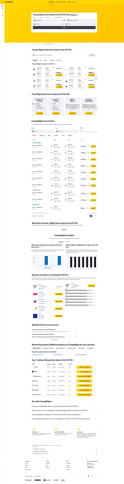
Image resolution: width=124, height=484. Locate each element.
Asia (35, 43)
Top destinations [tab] (90, 348)
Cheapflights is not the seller (39, 449)
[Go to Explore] (2, 11)
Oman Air (40, 284)
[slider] (97, 132)
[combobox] (35, 17)
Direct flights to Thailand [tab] (48, 348)
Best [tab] (40, 60)
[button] (2, 2)
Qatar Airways (42, 299)
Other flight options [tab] (72, 348)
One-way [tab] (59, 60)
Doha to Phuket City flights (37, 354)
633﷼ (74, 14)
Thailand (39, 43)
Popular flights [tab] (81, 348)
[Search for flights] (2, 6)
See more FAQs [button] (54, 339)
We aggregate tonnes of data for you (40, 451)
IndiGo (40, 314)
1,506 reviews (42, 310)
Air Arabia (41, 292)
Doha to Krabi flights (58, 354)
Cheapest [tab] (35, 60)
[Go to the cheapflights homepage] (9, 2)
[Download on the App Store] (90, 467)
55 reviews (41, 296)
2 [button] (93, 216)
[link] (39, 113)
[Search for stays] (2, 8)
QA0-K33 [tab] (61, 241)
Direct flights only (58, 17)
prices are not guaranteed (57, 445)
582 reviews (41, 317)
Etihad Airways (42, 306)
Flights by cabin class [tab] (60, 348)
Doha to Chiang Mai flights (80, 354)
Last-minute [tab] (51, 60)
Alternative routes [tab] (36, 348)
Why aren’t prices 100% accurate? (40, 453)
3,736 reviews (42, 303)
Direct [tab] (45, 60)
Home (32, 43)
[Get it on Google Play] (90, 464)
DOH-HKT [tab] (64, 229)
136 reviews (41, 288)
